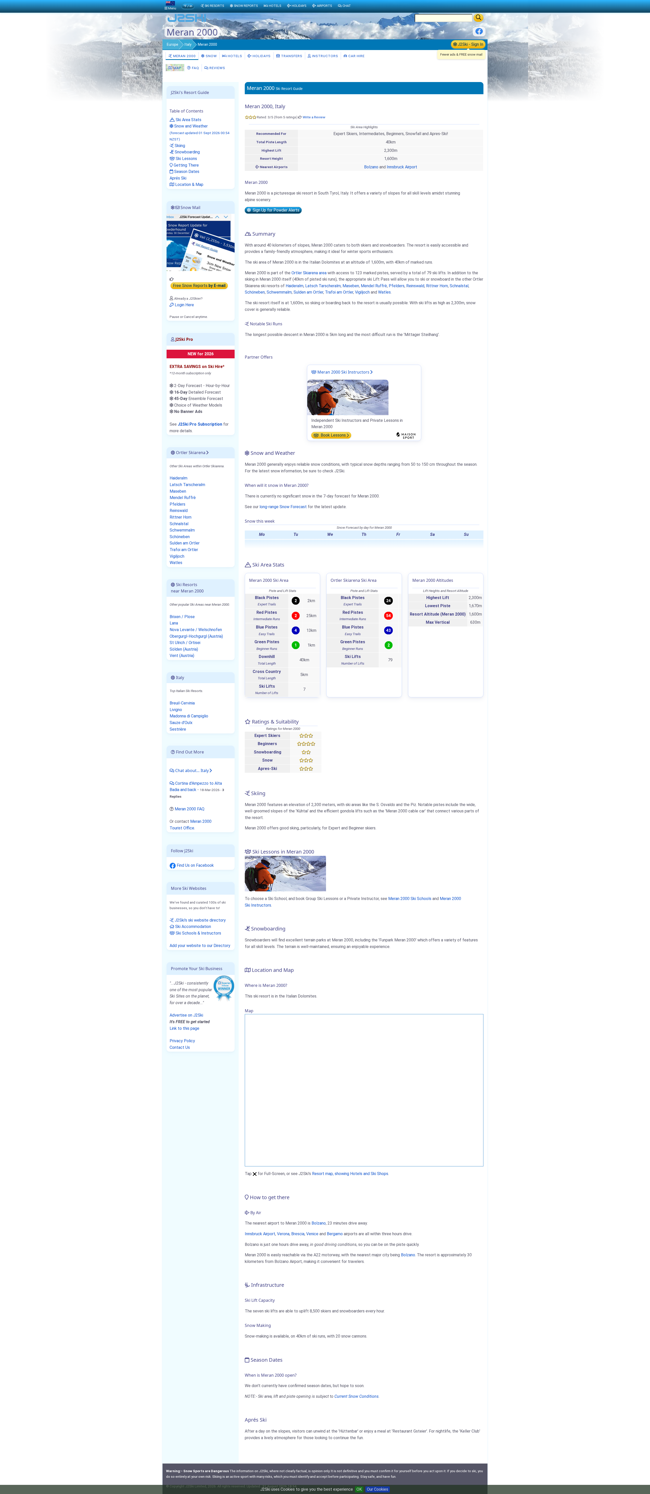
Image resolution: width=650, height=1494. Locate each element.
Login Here (184, 304)
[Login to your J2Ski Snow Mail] (201, 242)
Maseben (351, 285)
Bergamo (335, 1233)
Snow (211, 56)
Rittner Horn (437, 285)
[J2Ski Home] (187, 21)
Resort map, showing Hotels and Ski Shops (350, 1173)
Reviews (216, 68)
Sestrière (178, 729)
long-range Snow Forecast (283, 506)
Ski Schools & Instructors (198, 933)
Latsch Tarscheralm (323, 285)
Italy (188, 44)
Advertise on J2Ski (186, 1015)
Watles (384, 292)
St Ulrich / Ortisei (185, 642)
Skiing (179, 145)
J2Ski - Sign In (470, 44)
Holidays (261, 56)
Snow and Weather (200, 132)
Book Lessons (333, 435)
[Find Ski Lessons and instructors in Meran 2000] (347, 397)
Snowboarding (187, 152)
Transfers (291, 56)
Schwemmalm (279, 292)
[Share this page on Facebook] (479, 33)
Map (177, 68)
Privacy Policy (182, 1040)
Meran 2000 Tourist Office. (191, 824)
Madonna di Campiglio (189, 716)
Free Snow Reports (199, 285)
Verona (283, 1233)
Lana (174, 623)
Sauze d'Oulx (181, 722)
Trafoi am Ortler (339, 292)
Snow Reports (246, 6)
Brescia (297, 1233)
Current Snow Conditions (356, 1396)
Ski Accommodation (192, 926)
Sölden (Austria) (184, 649)
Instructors (324, 56)
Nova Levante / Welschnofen (196, 629)
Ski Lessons (186, 158)
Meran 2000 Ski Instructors (342, 372)
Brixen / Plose (182, 616)
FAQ (195, 68)
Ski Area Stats (188, 119)
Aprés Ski (178, 178)
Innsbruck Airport (402, 167)
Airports (324, 6)
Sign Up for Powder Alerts (275, 210)
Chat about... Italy (191, 770)
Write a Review (314, 117)
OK (359, 1489)
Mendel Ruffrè (374, 285)
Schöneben (255, 292)
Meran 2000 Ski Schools (409, 898)
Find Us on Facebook (195, 865)
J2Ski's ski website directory (200, 920)
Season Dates (186, 171)
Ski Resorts (214, 6)
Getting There (186, 165)
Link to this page (184, 1028)
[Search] (478, 18)
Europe (172, 44)
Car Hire (356, 56)
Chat (347, 6)
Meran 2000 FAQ (189, 809)
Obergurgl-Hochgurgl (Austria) (196, 636)
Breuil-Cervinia (182, 703)
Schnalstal (459, 285)
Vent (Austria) (182, 655)
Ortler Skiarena (190, 452)
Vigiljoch (362, 292)
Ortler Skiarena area (309, 272)
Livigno (176, 709)
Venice (312, 1233)
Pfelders (396, 285)
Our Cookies (377, 1489)
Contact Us (180, 1047)
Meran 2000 (184, 56)
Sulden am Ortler (308, 292)
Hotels (234, 56)
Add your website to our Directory (200, 945)
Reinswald (415, 285)
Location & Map (188, 184)
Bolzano (371, 167)
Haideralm (294, 285)
